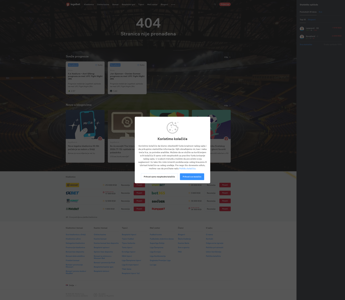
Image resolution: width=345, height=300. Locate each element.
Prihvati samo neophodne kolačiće (159, 176)
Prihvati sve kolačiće (192, 176)
